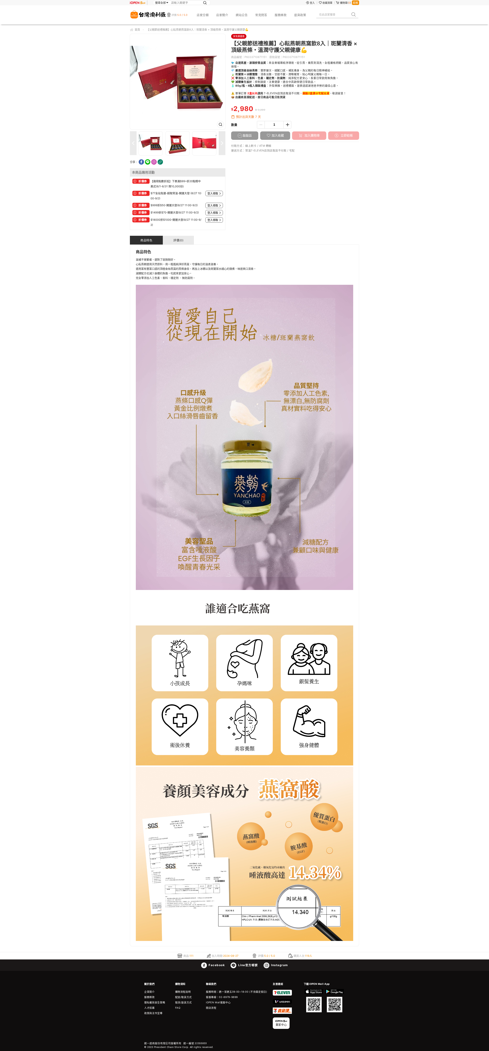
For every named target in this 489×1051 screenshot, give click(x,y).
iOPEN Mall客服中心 (218, 1002)
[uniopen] (282, 1002)
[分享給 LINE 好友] (147, 162)
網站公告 (242, 15)
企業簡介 (149, 991)
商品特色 (146, 240)
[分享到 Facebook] (141, 162)
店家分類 (203, 15)
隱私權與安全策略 (154, 1002)
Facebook (216, 965)
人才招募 (149, 1007)
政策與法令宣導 (153, 1013)
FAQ (178, 1007)
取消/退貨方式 (183, 1002)
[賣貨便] (282, 1012)
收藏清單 (327, 2)
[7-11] (282, 994)
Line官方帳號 (247, 965)
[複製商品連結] (160, 162)
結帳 (355, 2)
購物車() (345, 2)
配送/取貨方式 (183, 997)
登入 (312, 2)
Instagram (279, 965)
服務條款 (281, 15)
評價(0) (178, 240)
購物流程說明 (183, 991)
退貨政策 (300, 15)
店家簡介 (222, 15)
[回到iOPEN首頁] (137, 2)
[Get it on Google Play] (334, 1000)
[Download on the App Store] (314, 1000)
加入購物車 (312, 135)
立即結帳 (346, 135)
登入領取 (212, 193)
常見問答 (261, 15)
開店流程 (211, 1007)
